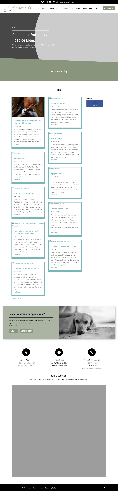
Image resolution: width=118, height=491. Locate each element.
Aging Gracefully (56, 173)
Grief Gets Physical (57, 138)
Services (53, 8)
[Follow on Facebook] (104, 488)
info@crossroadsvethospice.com (92, 368)
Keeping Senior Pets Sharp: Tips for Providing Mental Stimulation (26, 232)
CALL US (14, 331)
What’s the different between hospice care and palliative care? (27, 122)
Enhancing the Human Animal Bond (26, 268)
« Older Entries (16, 299)
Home (38, 8)
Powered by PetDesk (51, 488)
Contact (97, 8)
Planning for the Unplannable (24, 193)
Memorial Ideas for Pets (59, 209)
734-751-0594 (47, 2)
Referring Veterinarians (82, 8)
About (44, 8)
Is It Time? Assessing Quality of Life (63, 246)
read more (17, 144)
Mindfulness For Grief (58, 103)
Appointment (109, 8)
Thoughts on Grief (20, 158)
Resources (64, 8)
